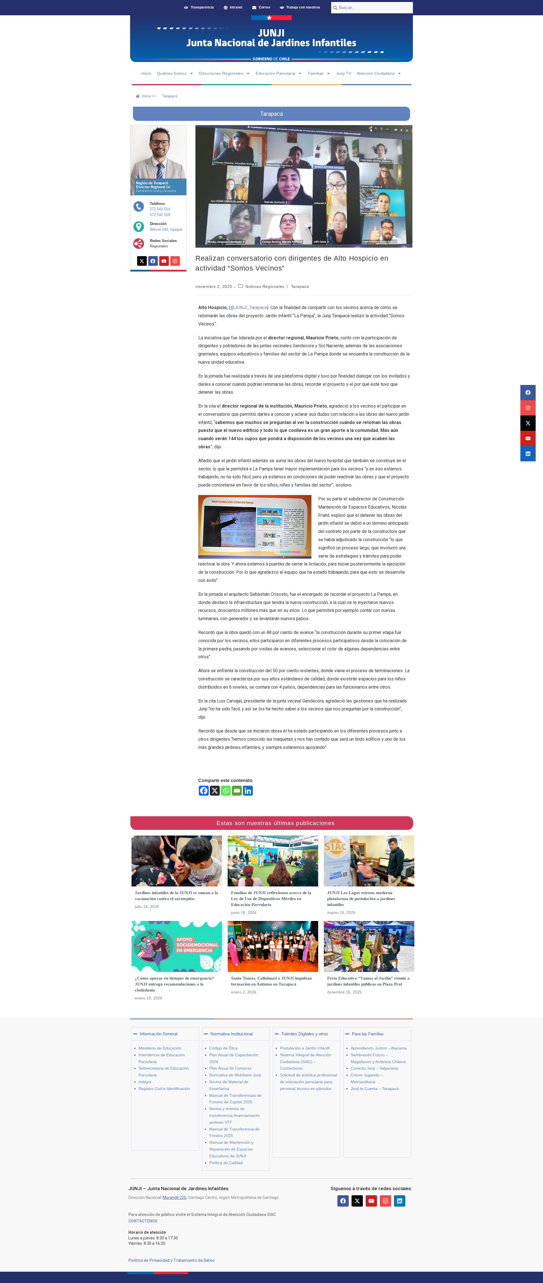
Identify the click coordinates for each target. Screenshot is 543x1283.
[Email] (237, 791)
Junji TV (343, 73)
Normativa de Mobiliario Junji (235, 1075)
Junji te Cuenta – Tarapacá (375, 1088)
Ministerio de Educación (160, 1048)
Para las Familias (368, 1033)
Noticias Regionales (264, 286)
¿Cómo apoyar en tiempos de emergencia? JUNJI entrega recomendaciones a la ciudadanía (174, 984)
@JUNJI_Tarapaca (248, 307)
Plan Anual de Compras (230, 1068)
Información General (158, 1033)
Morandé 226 (174, 1197)
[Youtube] (528, 438)
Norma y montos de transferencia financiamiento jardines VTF (234, 1115)
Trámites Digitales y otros (304, 1033)
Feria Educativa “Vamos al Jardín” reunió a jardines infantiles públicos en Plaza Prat (368, 981)
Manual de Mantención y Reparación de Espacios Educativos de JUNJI (231, 1149)
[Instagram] (528, 407)
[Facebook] (528, 392)
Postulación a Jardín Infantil (304, 1048)
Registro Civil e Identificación (164, 1088)
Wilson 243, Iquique (166, 229)
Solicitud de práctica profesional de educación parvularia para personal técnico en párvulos (308, 1082)
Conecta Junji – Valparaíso (374, 1068)
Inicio (146, 73)
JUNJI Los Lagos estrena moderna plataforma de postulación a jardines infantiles (361, 898)
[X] (215, 791)
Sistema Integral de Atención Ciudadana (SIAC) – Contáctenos (305, 1062)
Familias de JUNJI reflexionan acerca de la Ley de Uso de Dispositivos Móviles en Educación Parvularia (271, 898)
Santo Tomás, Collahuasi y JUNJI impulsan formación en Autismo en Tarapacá (271, 981)
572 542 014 (160, 209)
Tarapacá (300, 286)
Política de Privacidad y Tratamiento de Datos (171, 1260)
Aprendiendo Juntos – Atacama (379, 1048)
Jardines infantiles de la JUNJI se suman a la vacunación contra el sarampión (176, 895)
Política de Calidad (226, 1162)
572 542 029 (160, 215)
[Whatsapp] (226, 791)
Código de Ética (223, 1048)
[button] (165, 1033)
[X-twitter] (528, 423)
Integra (145, 1081)
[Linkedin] (528, 453)
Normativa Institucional (231, 1033)
